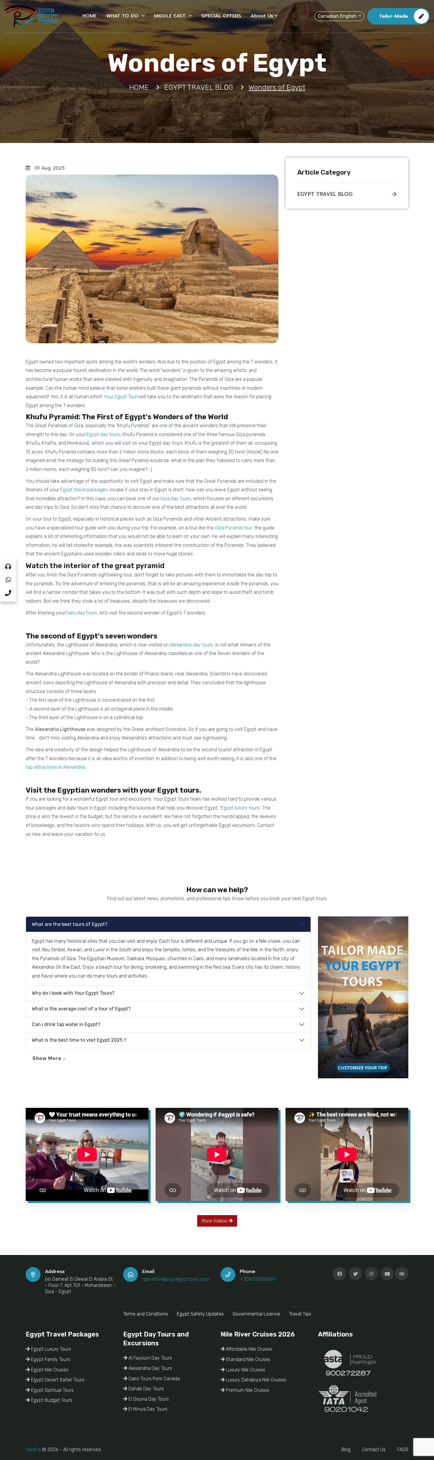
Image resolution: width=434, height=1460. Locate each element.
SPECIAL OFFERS (221, 15)
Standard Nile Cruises (247, 1359)
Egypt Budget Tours (51, 1400)
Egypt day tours (103, 434)
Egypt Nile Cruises (49, 1370)
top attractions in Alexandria (55, 767)
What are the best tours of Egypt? (69, 924)
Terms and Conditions (145, 1314)
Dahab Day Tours (145, 1388)
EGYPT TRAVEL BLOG (325, 194)
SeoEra (33, 1449)
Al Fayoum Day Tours (149, 1358)
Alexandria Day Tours (149, 1368)
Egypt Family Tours (50, 1359)
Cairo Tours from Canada (153, 1378)
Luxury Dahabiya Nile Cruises (255, 1380)
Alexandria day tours (191, 645)
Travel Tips (300, 1314)
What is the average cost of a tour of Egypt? (81, 1009)
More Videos (215, 1221)
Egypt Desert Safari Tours (57, 1380)
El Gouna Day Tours (148, 1399)
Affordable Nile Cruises (249, 1349)
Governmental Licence (256, 1314)
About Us (262, 15)
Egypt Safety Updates (200, 1314)
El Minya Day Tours (147, 1409)
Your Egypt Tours (121, 396)
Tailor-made (393, 16)
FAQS (402, 1449)
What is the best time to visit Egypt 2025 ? (79, 1040)
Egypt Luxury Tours (50, 1349)
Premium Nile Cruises (247, 1390)
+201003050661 (257, 1279)
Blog (345, 1449)
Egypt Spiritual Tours (52, 1390)
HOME (89, 15)
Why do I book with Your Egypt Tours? (73, 993)
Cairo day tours (81, 613)
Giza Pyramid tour (233, 528)
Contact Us (374, 1449)
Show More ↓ (49, 1058)
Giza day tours (175, 498)
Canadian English (338, 16)
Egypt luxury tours (240, 808)
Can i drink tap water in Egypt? (66, 1024)
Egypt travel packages (84, 489)
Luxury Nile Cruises (245, 1370)
